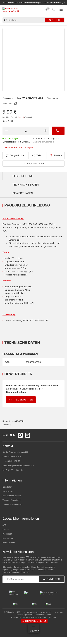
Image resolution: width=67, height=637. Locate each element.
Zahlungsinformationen (12, 504)
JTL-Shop (25, 617)
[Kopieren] (15, 104)
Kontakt (5, 529)
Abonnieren (51, 579)
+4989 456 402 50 (12, 461)
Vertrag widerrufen (34, 621)
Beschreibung (22, 176)
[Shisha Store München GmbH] (14, 10)
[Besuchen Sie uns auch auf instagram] (27, 435)
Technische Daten (25, 184)
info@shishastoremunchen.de (21, 466)
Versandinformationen (11, 500)
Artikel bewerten (21, 399)
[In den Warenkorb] (58, 131)
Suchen (54, 20)
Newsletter (7, 487)
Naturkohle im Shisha (11, 496)
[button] (62, 427)
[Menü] (61, 10)
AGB (4, 525)
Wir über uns (7, 491)
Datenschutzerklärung (45, 567)
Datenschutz (7, 538)
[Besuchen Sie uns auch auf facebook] (20, 435)
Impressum (7, 534)
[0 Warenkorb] (53, 10)
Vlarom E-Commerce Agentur (38, 615)
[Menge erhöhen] (45, 131)
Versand (21, 117)
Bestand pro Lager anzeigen (19, 147)
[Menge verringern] (6, 131)
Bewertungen (22, 193)
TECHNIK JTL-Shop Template (43, 617)
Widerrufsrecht (8, 543)
